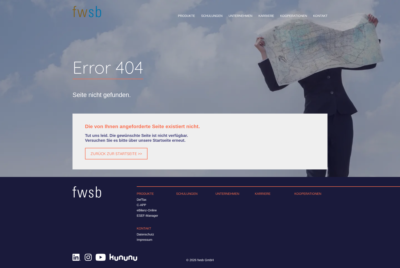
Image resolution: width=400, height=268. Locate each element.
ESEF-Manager (147, 215)
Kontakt (144, 228)
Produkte (145, 193)
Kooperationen (307, 193)
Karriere (262, 193)
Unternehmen (227, 193)
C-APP (141, 205)
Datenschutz (145, 234)
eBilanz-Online (147, 210)
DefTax (141, 199)
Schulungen (187, 193)
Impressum (144, 239)
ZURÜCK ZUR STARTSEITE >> (116, 153)
